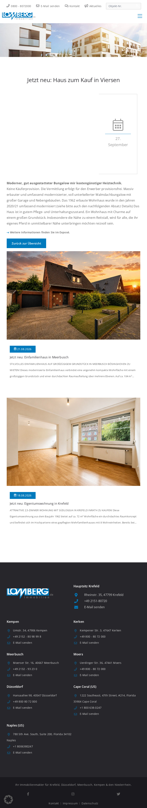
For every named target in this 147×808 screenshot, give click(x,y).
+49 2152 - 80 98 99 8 (27, 636)
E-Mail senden (50, 6)
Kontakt (74, 6)
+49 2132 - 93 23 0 (25, 669)
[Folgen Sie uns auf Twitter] (118, 794)
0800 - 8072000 (20, 6)
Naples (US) (15, 725)
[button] (8, 799)
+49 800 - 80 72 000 (92, 636)
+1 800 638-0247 (90, 707)
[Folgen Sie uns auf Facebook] (28, 794)
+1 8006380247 (23, 746)
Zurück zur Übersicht (26, 243)
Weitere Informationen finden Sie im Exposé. (40, 232)
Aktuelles (95, 6)
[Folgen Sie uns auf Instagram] (73, 794)
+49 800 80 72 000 (25, 701)
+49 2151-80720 (95, 601)
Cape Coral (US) (85, 687)
